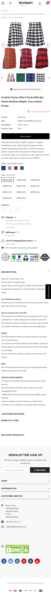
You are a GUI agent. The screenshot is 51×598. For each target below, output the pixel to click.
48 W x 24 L (35, 192)
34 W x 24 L (21, 180)
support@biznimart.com (16, 526)
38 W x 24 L (7, 186)
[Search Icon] (13, 3)
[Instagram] (17, 561)
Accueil (4, 10)
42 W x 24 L (35, 186)
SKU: (3, 121)
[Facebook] (4, 561)
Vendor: (4, 117)
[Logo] (26, 3)
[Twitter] (10, 561)
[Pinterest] (24, 561)
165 (6, 247)
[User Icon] (39, 3)
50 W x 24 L (7, 198)
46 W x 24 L (21, 192)
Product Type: (7, 128)
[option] (25, 45)
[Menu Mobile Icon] (2, 3)
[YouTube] (37, 561)
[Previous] (3, 45)
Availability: (6, 124)
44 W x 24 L (7, 192)
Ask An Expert (35, 89)
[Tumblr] (30, 561)
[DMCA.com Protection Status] (17, 548)
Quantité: (5, 205)
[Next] (47, 45)
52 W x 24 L (21, 198)
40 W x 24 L (21, 186)
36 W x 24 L (35, 180)
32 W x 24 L (7, 180)
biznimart (22, 117)
